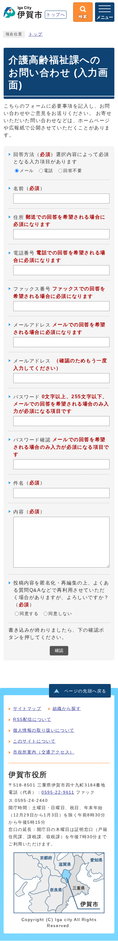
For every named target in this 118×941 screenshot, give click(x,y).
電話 (48, 170)
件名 (18, 483)
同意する (29, 613)
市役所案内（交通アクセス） (43, 752)
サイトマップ (27, 708)
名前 (18, 188)
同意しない (60, 613)
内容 (18, 511)
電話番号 (23, 253)
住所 (18, 217)
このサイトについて (34, 741)
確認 (59, 650)
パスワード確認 (32, 439)
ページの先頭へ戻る (85, 691)
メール (27, 170)
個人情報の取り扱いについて (43, 730)
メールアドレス (32, 324)
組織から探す (67, 708)
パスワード (26, 396)
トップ (35, 34)
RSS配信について (32, 719)
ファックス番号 (32, 288)
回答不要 (72, 170)
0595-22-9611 (57, 792)
